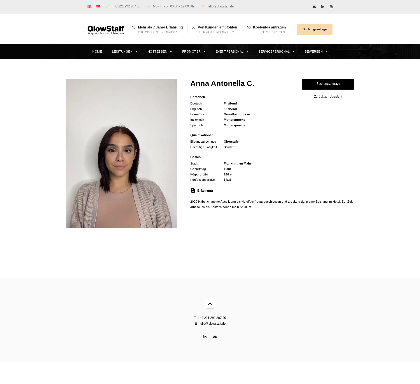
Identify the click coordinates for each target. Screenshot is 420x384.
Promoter (191, 51)
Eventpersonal (230, 51)
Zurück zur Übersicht (328, 96)
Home (97, 51)
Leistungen (122, 51)
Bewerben (314, 51)
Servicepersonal (274, 51)
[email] (314, 7)
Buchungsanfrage (315, 29)
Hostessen (157, 51)
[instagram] (331, 7)
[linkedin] (322, 7)
